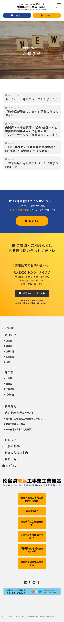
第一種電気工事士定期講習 (18, 429)
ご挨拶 (8, 340)
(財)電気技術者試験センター (32, 550)
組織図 (8, 345)
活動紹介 (9, 394)
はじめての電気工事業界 (32, 563)
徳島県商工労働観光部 (32, 521)
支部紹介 (9, 356)
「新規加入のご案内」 (19, 209)
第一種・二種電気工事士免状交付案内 (23, 418)
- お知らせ (9, 440)
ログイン (33, 220)
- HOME (8, 328)
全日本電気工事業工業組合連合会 (32, 499)
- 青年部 (7, 372)
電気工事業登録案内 (15, 424)
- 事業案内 (9, 406)
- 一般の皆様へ (12, 446)
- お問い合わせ (12, 459)
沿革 (7, 362)
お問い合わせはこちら (33, 293)
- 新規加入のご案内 (15, 452)
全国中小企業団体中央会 (32, 536)
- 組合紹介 (9, 335)
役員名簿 (9, 351)
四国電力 (30, 511)
